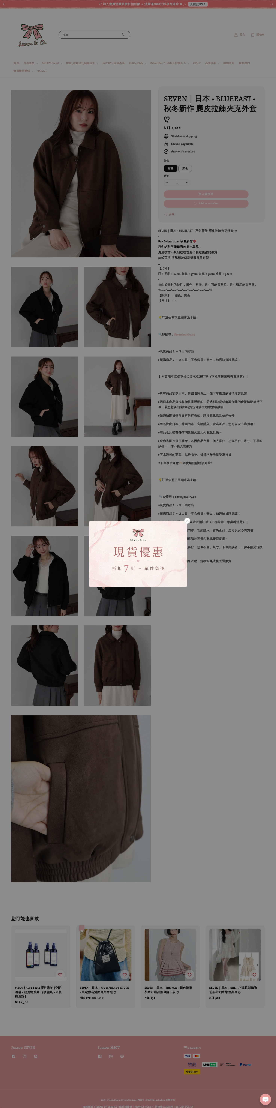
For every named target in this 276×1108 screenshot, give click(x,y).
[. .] (138, 554)
